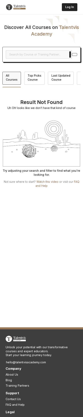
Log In (69, 7)
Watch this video (47, 181)
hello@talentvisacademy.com (26, 362)
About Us (12, 374)
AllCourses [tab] (12, 77)
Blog (9, 380)
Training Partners (17, 385)
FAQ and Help (15, 404)
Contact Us (13, 399)
